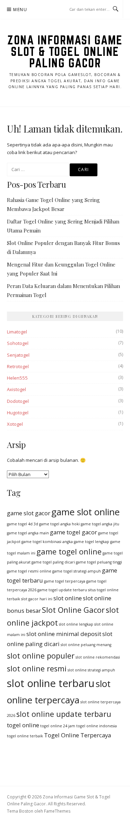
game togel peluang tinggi (99, 562)
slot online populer (41, 656)
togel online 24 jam (57, 725)
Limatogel (17, 332)
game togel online (69, 551)
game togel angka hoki (59, 524)
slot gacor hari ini (36, 598)
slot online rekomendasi (98, 657)
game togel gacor (73, 532)
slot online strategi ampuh (91, 670)
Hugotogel (17, 412)
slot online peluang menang (86, 644)
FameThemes (57, 811)
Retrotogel (18, 366)
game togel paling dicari (53, 562)
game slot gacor (28, 513)
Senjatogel (18, 355)
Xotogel (15, 424)
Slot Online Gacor (73, 610)
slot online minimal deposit (63, 634)
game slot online (85, 512)
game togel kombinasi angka (47, 541)
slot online (67, 598)
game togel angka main (28, 533)
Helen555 (17, 378)
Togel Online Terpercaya (77, 735)
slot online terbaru (51, 683)
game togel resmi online (29, 571)
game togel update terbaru (62, 589)
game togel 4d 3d (22, 524)
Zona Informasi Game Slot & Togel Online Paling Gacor (65, 51)
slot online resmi (37, 668)
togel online (23, 725)
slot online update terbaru (63, 714)
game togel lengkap (91, 541)
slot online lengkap (76, 624)
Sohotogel (17, 343)
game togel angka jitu (100, 524)
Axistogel (16, 389)
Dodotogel (18, 401)
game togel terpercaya (64, 581)
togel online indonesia (96, 725)
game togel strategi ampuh (76, 571)
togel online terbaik (25, 736)
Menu (20, 9)
